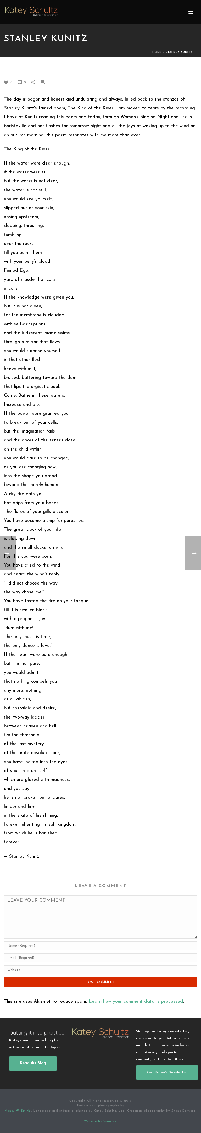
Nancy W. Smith (18, 1110)
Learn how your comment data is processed (136, 1001)
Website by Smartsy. (100, 1121)
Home (157, 52)
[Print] (45, 82)
